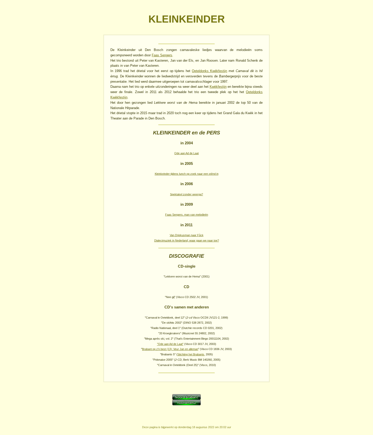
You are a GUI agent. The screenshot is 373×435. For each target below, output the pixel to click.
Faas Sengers (162, 55)
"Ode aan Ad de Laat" (170, 343)
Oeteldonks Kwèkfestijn (209, 71)
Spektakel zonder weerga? (186, 194)
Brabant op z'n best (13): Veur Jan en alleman (170, 349)
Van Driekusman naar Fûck (187, 235)
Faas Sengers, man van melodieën (186, 214)
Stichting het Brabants (190, 354)
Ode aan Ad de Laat (186, 153)
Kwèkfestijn (218, 87)
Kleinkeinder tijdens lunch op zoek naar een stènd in (186, 173)
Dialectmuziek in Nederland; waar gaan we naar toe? (186, 240)
